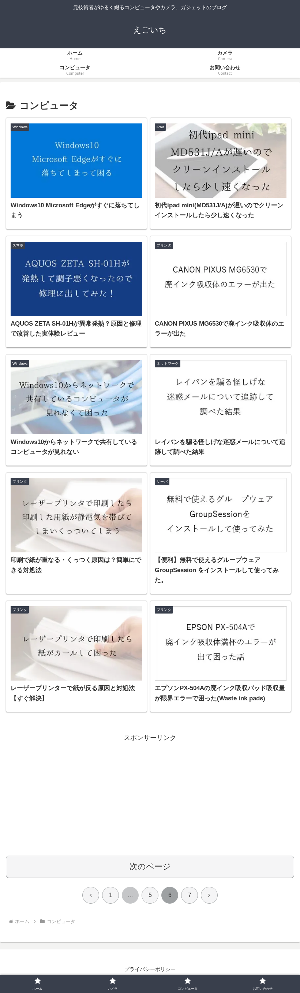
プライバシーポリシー (150, 969)
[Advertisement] (150, 795)
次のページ (150, 866)
